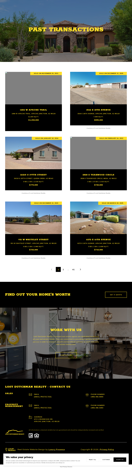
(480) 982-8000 (97, 397)
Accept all (120, 459)
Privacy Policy (107, 449)
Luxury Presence (56, 449)
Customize (106, 459)
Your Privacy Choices (66, 466)
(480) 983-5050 (97, 408)
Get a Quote (116, 295)
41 (73, 269)
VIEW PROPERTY (33, 100)
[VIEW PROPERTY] (33, 98)
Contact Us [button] (66, 355)
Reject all (92, 459)
